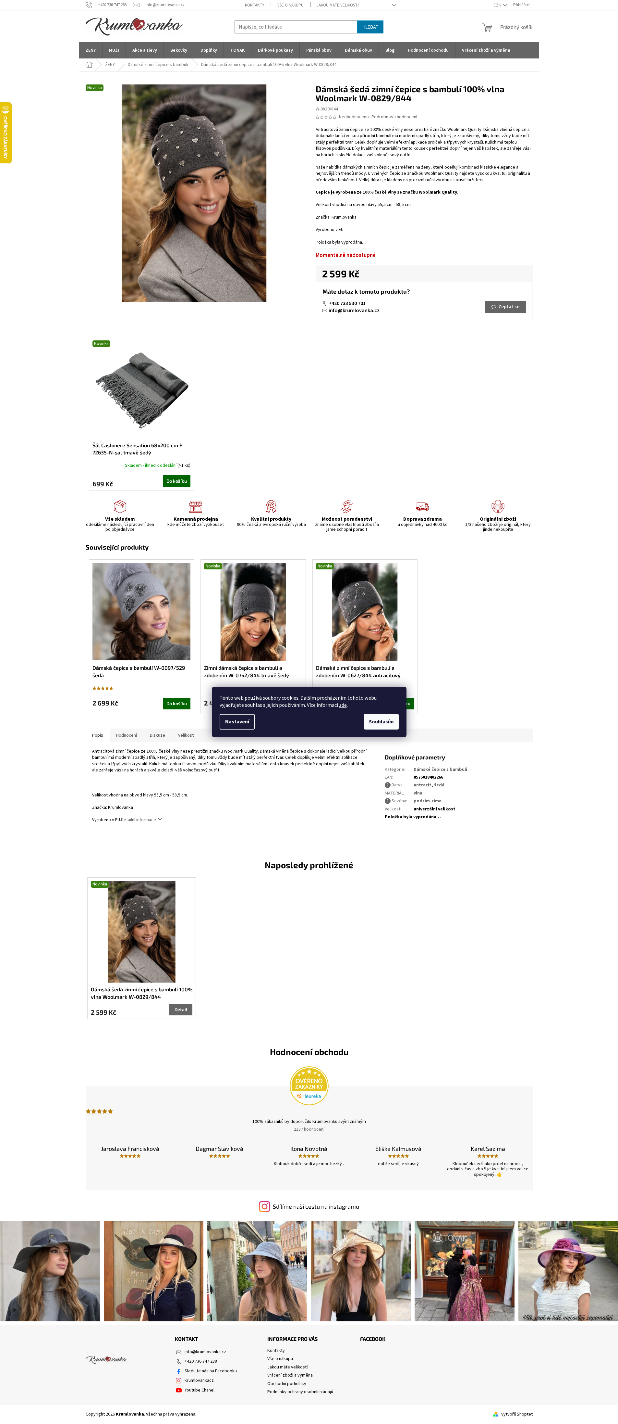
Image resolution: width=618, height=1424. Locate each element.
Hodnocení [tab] (126, 735)
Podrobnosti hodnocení (394, 117)
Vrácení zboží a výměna (290, 1375)
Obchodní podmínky (286, 1383)
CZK (497, 5)
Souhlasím (381, 721)
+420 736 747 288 (201, 1361)
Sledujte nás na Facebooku (211, 1371)
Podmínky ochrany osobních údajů (300, 1392)
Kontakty (254, 5)
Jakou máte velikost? (338, 5)
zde (343, 705)
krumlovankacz (199, 1380)
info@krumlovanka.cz (354, 310)
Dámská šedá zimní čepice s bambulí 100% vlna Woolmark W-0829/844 (141, 992)
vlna (418, 793)
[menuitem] (90, 50)
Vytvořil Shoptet (517, 1414)
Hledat (370, 27)
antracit (422, 785)
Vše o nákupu (290, 5)
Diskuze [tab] (157, 735)
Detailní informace (138, 820)
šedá (439, 785)
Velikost (186, 735)
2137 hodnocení (309, 1129)
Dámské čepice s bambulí (440, 769)
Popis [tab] (97, 735)
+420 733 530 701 (347, 303)
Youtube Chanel (199, 1390)
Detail (181, 1009)
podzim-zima (428, 801)
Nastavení (237, 721)
